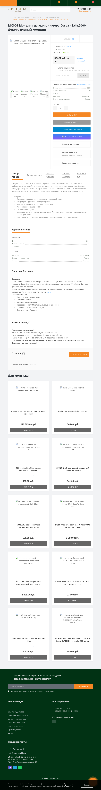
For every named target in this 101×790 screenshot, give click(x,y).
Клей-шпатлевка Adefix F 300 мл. (72, 411)
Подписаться (83, 687)
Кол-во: (56, 104)
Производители (14, 730)
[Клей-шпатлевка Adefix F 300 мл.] (72, 397)
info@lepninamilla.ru (17, 753)
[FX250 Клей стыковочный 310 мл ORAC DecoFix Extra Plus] (72, 510)
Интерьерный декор (21, 17)
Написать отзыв (79, 354)
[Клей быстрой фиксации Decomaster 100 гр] (28, 624)
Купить (83, 75)
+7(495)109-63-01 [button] (17, 748)
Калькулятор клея (70, 163)
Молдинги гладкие (52, 17)
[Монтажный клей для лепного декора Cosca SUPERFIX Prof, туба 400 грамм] (72, 624)
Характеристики (34, 175)
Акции (10, 733)
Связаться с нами (15, 726)
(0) (73, 39)
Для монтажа (18, 375)
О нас (10, 708)
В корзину (71, 115)
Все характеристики (84, 84)
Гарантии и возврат (71, 144)
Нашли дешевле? (81, 59)
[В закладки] (90, 384)
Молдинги (37, 17)
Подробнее (69, 786)
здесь (49, 292)
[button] (42, 3)
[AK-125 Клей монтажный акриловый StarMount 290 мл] (72, 453)
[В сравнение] (46, 388)
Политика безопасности (27, 691)
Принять (87, 785)
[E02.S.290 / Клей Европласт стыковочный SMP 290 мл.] (28, 567)
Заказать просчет (72, 122)
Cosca (68, 46)
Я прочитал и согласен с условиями (32, 691)
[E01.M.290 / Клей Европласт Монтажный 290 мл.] (28, 453)
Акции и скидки (69, 152)
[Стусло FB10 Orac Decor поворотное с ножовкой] (28, 397)
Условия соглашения (17, 719)
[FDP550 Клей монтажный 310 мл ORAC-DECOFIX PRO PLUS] (72, 567)
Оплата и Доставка (16, 712)
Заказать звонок (85, 11)
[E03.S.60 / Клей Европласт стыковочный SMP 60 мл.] (28, 510)
